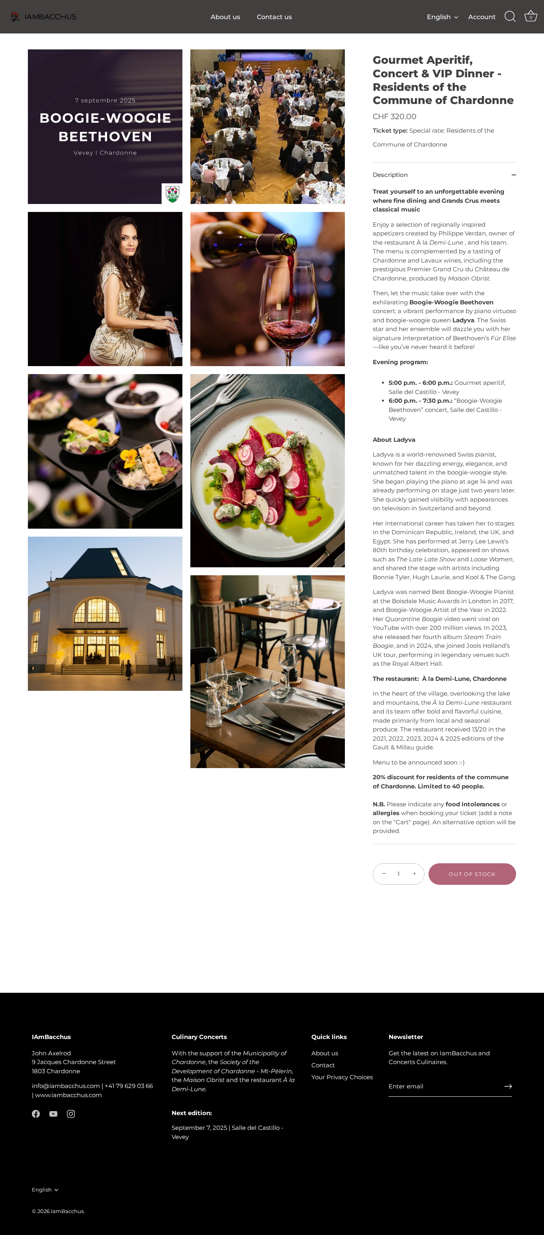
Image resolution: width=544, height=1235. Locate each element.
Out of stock (472, 874)
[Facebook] (36, 1113)
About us (225, 17)
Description (390, 174)
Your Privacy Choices (342, 1077)
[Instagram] (71, 1113)
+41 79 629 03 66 (129, 1086)
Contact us (274, 17)
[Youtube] (53, 1113)
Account (482, 17)
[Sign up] (508, 1086)
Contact (323, 1065)
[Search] (510, 16)
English (439, 17)
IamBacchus (67, 1211)
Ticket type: (390, 130)
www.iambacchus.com (68, 1095)
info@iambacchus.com (66, 1086)
